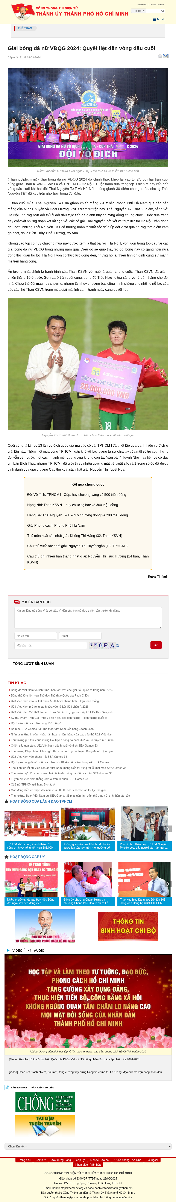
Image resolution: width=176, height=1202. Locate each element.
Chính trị (41, 1160)
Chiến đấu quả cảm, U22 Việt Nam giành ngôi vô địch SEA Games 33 (54, 745)
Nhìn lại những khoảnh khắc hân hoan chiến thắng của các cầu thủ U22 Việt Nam (61, 734)
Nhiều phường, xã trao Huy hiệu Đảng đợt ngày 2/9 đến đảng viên (30, 901)
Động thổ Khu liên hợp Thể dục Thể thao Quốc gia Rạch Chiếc (50, 695)
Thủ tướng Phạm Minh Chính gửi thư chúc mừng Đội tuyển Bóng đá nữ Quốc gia (62, 751)
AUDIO (39, 950)
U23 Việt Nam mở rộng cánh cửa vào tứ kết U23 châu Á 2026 (49, 706)
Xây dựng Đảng (61, 1160)
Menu (161, 19)
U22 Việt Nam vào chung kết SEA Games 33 (39, 756)
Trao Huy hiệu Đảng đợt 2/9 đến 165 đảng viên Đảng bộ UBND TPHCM (142, 901)
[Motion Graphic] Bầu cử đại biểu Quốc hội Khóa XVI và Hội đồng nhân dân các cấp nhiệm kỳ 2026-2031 (74, 1059)
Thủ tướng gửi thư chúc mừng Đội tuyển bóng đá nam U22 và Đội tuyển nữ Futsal (62, 740)
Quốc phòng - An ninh (127, 1160)
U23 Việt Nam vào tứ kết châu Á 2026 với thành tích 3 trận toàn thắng (55, 701)
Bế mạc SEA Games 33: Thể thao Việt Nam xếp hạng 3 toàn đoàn (52, 729)
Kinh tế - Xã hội (99, 1160)
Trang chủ (24, 1160)
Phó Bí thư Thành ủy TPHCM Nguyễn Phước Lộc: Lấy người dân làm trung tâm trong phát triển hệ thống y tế (143, 846)
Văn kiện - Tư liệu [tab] (42, 1087)
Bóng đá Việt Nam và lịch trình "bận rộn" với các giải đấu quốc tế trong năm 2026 (61, 690)
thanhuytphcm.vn (71, 1197)
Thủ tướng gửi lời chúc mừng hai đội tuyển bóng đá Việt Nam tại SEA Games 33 (61, 773)
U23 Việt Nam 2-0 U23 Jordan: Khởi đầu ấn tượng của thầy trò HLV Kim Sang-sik (62, 712)
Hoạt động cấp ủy (27, 857)
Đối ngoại (152, 1160)
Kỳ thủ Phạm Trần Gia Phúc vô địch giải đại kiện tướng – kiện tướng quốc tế (59, 717)
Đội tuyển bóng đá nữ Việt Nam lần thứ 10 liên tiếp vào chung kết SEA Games (60, 762)
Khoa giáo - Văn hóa (88, 1164)
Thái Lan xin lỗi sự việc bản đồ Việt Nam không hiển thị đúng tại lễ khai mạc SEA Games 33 (68, 767)
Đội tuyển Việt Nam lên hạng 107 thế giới (36, 723)
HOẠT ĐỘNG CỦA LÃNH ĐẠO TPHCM (41, 801)
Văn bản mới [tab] (19, 1087)
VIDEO (17, 950)
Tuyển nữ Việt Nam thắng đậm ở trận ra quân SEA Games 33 (49, 779)
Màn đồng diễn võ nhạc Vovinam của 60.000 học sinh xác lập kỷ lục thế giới (58, 790)
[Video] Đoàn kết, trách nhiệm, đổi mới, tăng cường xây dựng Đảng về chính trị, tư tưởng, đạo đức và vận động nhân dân (85, 1072)
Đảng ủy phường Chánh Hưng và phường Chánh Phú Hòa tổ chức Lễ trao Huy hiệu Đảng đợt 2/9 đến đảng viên (86, 901)
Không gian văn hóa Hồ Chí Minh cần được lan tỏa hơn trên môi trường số (87, 846)
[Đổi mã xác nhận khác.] (117, 645)
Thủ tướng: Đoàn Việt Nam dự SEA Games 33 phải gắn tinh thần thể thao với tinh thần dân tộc (70, 795)
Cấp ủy (80, 1160)
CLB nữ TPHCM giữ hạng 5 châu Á (33, 784)
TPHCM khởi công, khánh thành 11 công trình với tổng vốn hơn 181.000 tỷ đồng (31, 846)
